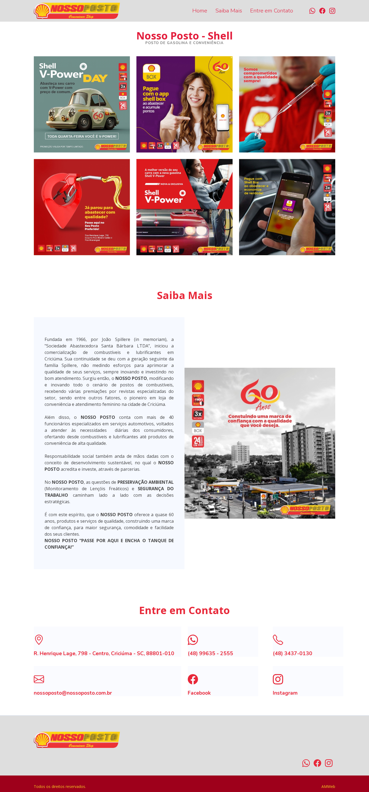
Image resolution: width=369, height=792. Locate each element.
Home (199, 10)
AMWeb (328, 786)
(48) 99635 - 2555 (210, 653)
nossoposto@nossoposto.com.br (73, 693)
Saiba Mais (228, 10)
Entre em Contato (271, 10)
